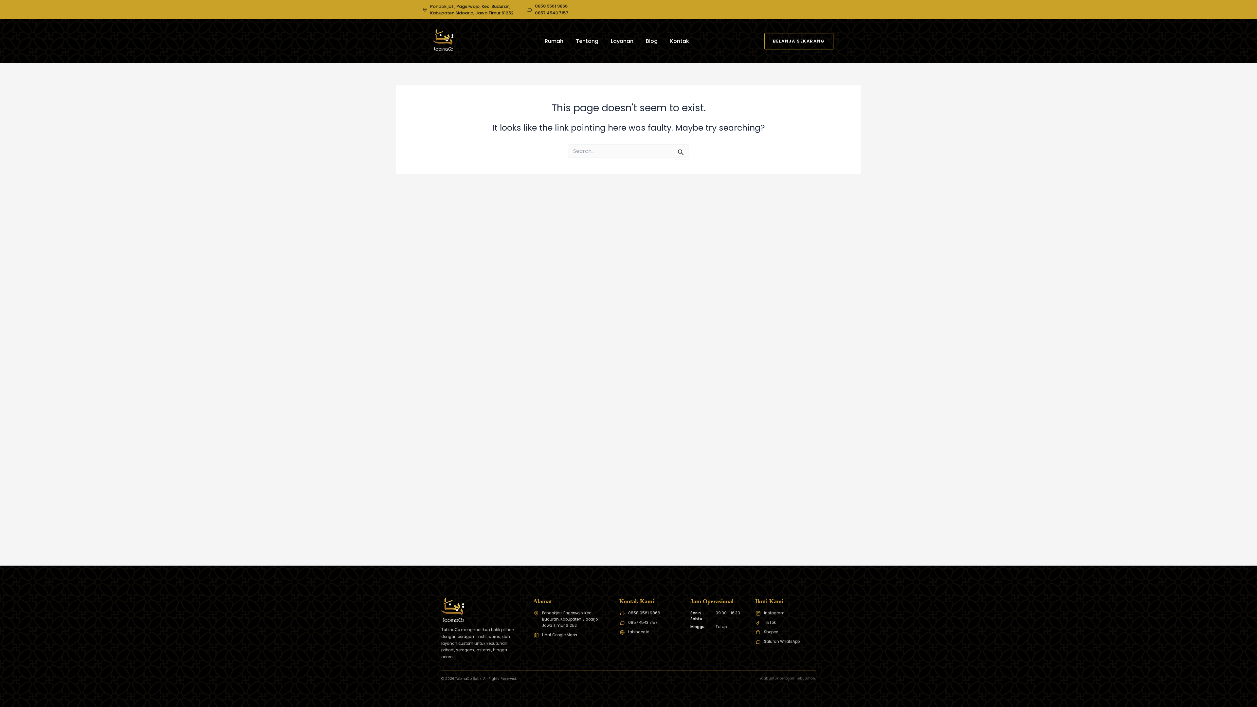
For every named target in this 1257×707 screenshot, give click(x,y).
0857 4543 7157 (551, 13)
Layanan (622, 41)
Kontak (679, 41)
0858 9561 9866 (551, 6)
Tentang (587, 41)
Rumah (554, 41)
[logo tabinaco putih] (443, 40)
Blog (652, 41)
